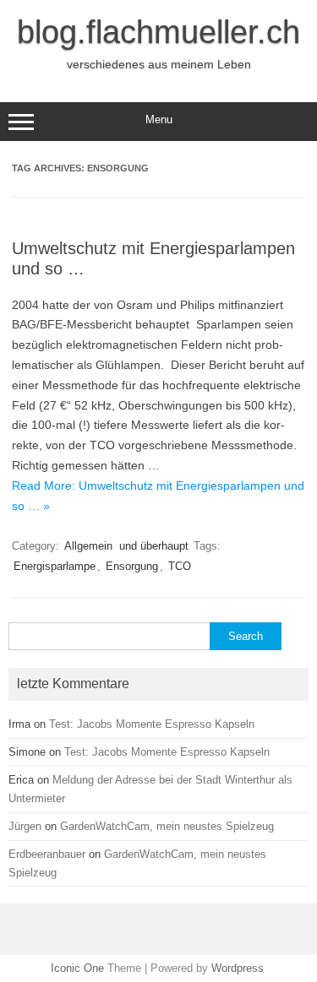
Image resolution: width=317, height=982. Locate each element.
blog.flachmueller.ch (158, 32)
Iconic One (77, 968)
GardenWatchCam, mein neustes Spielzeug (167, 826)
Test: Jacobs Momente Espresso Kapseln (151, 724)
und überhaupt (154, 546)
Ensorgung (132, 566)
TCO (179, 566)
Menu (158, 119)
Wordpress (237, 968)
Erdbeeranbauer (46, 854)
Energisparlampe (55, 566)
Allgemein (88, 546)
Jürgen (24, 826)
